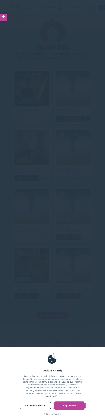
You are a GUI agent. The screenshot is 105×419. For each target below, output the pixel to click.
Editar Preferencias (35, 405)
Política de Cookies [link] (52, 414)
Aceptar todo (69, 405)
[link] (3, 17)
